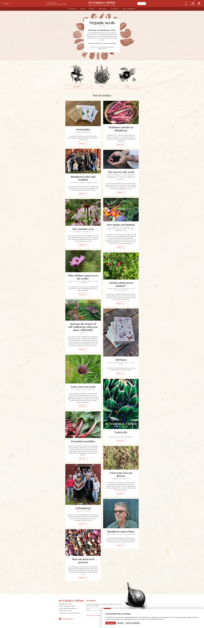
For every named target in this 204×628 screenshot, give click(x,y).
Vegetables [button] (72, 8)
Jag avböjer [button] (120, 623)
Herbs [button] (82, 8)
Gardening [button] (114, 8)
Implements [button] (103, 8)
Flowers (127, 86)
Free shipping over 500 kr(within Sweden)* (57, 4)
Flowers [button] (92, 8)
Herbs (102, 86)
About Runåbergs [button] (129, 8)
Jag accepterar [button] (110, 623)
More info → (83, 143)
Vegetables (76, 86)
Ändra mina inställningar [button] (132, 623)
